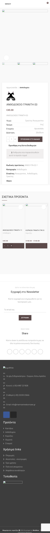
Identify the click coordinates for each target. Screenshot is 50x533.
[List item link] (25, 376)
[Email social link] (19, 181)
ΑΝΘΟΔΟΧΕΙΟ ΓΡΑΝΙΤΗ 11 (12, 230)
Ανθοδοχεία (24, 88)
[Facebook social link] (14, 181)
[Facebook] (6, 415)
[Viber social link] (28, 181)
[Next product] (42, 87)
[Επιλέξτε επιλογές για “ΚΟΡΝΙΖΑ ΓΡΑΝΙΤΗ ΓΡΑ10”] (36, 245)
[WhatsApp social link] (22, 181)
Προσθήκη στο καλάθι (30, 139)
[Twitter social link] (17, 181)
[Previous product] (37, 87)
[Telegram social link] (25, 181)
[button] (13, 245)
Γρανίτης (10, 176)
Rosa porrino (20, 174)
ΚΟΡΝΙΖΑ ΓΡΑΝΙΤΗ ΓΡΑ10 (35, 230)
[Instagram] (13, 415)
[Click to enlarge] (6, 57)
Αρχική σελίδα (12, 88)
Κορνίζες (29, 233)
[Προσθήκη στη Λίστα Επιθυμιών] (20, 207)
